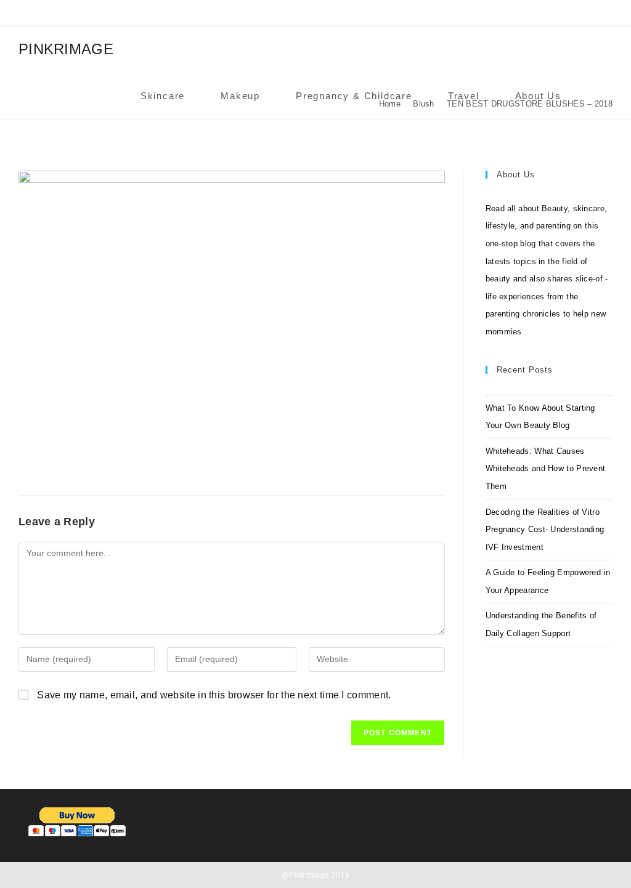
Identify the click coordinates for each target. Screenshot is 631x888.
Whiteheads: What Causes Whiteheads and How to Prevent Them (546, 468)
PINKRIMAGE (65, 49)
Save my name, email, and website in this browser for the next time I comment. (214, 695)
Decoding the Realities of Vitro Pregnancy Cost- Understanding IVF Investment (545, 529)
